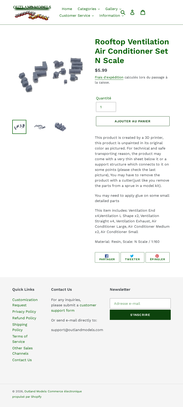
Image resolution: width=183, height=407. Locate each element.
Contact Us (22, 360)
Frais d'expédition (109, 77)
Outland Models (35, 391)
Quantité (103, 98)
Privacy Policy (24, 311)
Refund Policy (24, 318)
